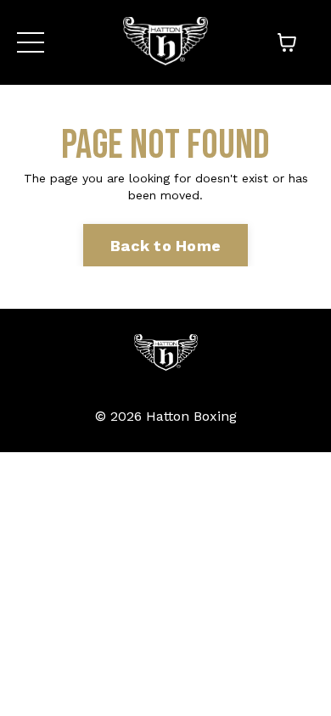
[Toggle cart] (286, 42)
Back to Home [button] (165, 246)
